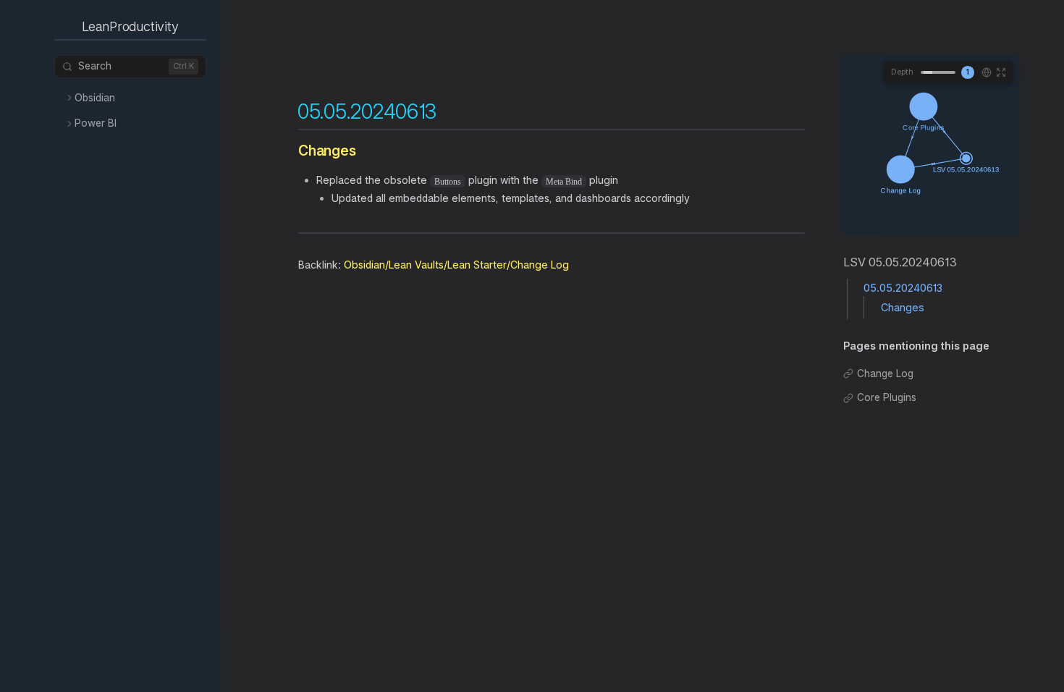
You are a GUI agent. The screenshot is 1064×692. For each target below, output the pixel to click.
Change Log (885, 373)
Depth (902, 72)
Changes (902, 307)
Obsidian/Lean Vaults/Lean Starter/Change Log (456, 264)
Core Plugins (886, 397)
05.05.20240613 (903, 288)
